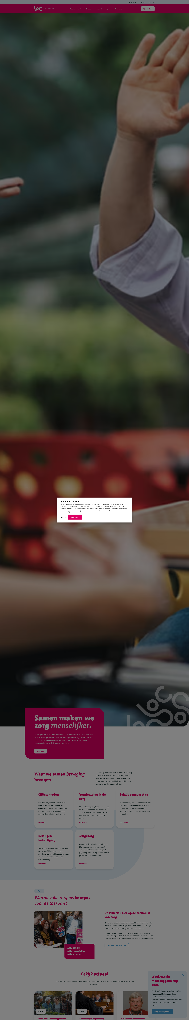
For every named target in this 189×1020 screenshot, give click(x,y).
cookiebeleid (97, 512)
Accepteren (75, 517)
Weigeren (64, 517)
